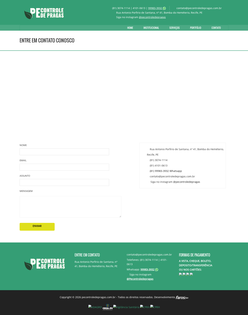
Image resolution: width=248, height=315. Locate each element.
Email (23, 160)
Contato (216, 28)
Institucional (151, 28)
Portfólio (195, 28)
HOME (130, 28)
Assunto (25, 175)
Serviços (174, 28)
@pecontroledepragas (152, 17)
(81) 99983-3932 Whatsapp (166, 171)
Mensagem (26, 191)
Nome (23, 145)
